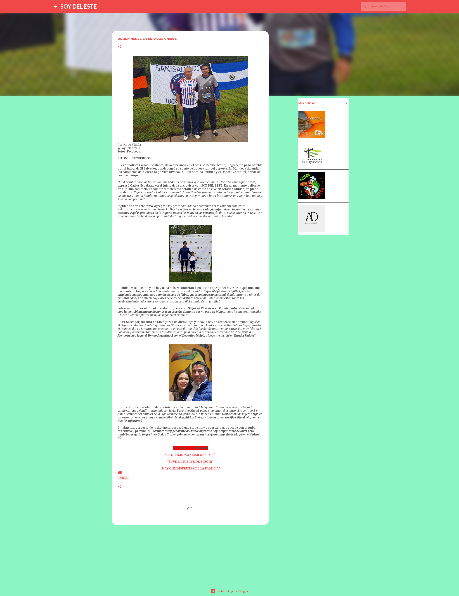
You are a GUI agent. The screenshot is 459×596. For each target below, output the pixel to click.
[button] (120, 46)
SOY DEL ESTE (78, 6)
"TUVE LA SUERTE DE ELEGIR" (190, 461)
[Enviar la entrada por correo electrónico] (120, 473)
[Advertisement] (190, 555)
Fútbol (123, 477)
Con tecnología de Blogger (231, 591)
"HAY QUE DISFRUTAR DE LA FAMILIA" (190, 468)
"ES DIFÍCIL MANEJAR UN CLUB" (190, 455)
